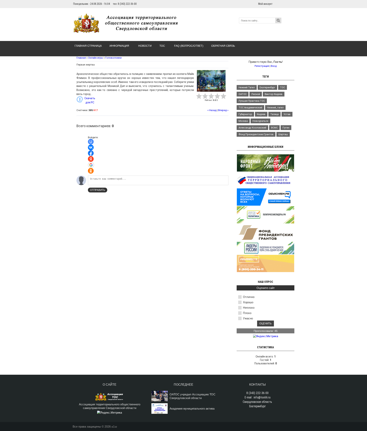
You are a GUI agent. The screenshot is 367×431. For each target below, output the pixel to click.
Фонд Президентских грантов (256, 134)
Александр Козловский (252, 127)
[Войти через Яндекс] (91, 159)
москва (243, 120)
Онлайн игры (95, 57)
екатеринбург (267, 87)
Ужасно (248, 318)
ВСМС (274, 127)
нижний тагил (247, 87)
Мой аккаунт (265, 3)
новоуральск (260, 120)
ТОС (282, 87)
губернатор (245, 114)
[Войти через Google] (91, 165)
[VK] (292, 4)
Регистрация (262, 66)
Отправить (97, 190)
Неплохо (248, 307)
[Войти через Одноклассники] (91, 171)
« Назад (211, 110)
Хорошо (248, 302)
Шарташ (283, 134)
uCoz (114, 426)
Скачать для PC (89, 100)
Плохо (247, 313)
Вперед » (223, 110)
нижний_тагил (275, 107)
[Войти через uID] (91, 142)
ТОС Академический (250, 107)
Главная (81, 57)
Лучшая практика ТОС (252, 100)
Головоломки (113, 57)
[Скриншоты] (211, 81)
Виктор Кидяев (274, 94)
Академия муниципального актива (192, 408)
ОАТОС (243, 94)
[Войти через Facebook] (91, 153)
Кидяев (261, 114)
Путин (286, 127)
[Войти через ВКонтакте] (91, 147)
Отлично (248, 297)
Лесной (255, 94)
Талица (274, 114)
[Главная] (128, 31)
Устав (287, 114)
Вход (274, 66)
